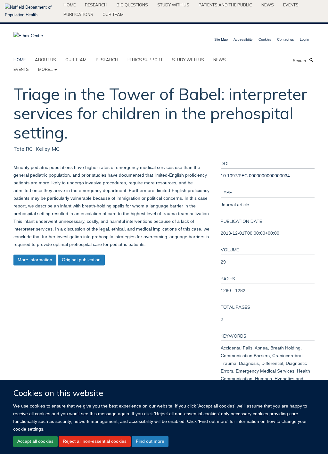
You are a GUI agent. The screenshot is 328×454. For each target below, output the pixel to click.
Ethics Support (145, 59)
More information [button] (35, 259)
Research (96, 4)
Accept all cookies (35, 441)
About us (45, 59)
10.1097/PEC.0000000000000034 (255, 175)
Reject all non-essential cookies (95, 441)
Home (69, 4)
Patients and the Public (225, 4)
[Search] (311, 60)
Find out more (150, 441)
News (267, 4)
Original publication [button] (81, 259)
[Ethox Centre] (28, 33)
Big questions (132, 4)
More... (46, 69)
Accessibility (243, 39)
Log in (304, 39)
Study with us (173, 4)
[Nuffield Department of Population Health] (32, 11)
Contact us (285, 39)
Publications (78, 14)
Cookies (264, 39)
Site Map (221, 39)
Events (291, 4)
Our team (113, 14)
